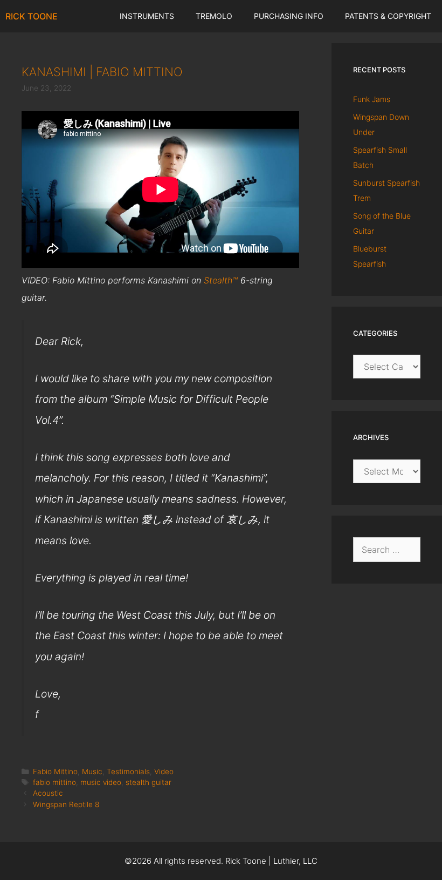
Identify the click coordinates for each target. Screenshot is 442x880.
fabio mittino (54, 782)
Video (164, 771)
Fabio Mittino (55, 771)
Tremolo (214, 16)
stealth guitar (148, 782)
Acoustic (48, 793)
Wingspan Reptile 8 (66, 804)
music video (100, 782)
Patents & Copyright (388, 16)
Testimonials (128, 771)
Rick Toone (31, 16)
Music (92, 771)
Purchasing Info (288, 16)
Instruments (147, 16)
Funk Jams (371, 99)
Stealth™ (221, 280)
